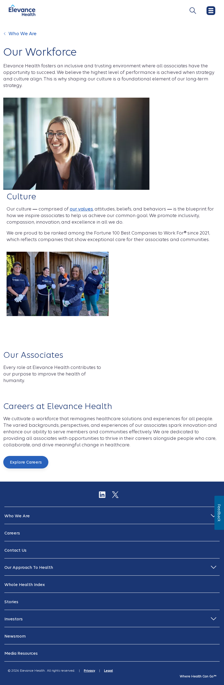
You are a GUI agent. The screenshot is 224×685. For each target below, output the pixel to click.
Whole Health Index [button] (24, 584)
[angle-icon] (5, 36)
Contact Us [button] (15, 550)
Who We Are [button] (17, 515)
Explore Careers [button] (26, 462)
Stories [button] (11, 601)
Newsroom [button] (15, 636)
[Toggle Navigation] (193, 10)
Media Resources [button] (21, 653)
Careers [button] (12, 533)
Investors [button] (13, 619)
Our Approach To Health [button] (28, 567)
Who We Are (22, 33)
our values (81, 209)
